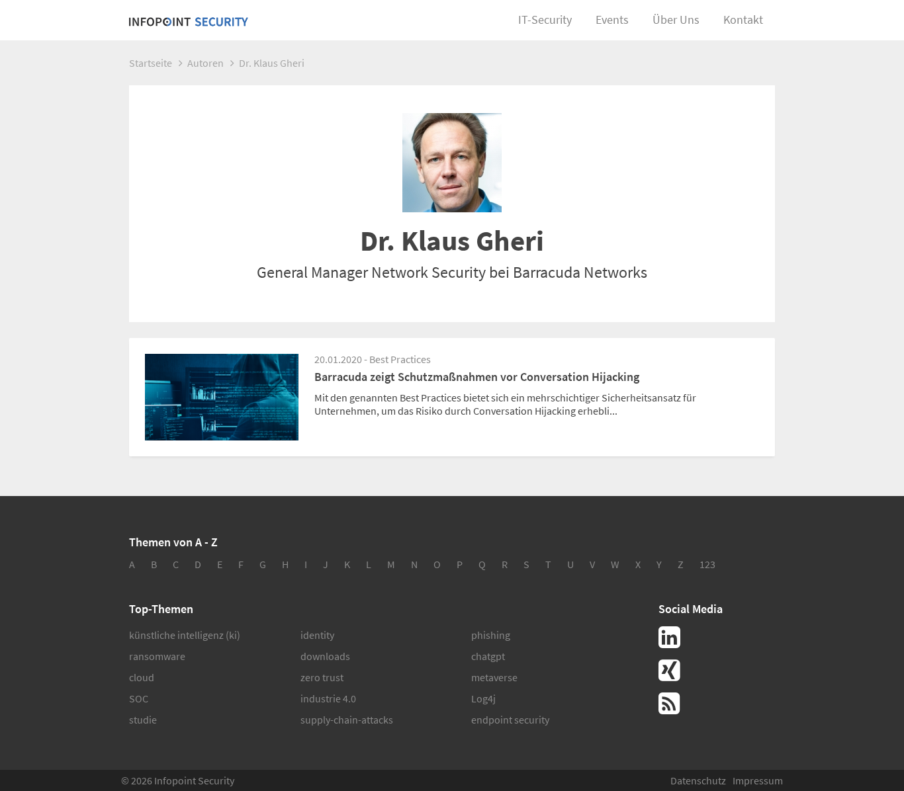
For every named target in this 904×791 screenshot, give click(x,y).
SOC (138, 698)
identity (317, 635)
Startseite (150, 62)
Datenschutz (698, 780)
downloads (325, 656)
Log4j (483, 698)
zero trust (321, 677)
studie (143, 719)
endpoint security (510, 719)
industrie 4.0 (328, 698)
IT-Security (545, 19)
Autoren (205, 62)
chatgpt (488, 656)
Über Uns (676, 19)
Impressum (758, 780)
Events (612, 19)
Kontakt (743, 19)
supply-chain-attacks (346, 719)
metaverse (494, 677)
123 (707, 564)
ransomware (157, 656)
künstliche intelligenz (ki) (184, 635)
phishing (490, 635)
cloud (141, 677)
